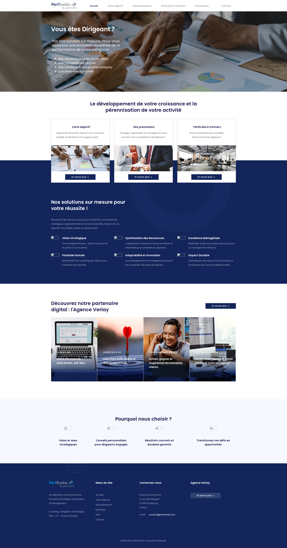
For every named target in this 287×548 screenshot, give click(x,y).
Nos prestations (142, 5)
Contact (226, 5)
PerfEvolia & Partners (173, 5)
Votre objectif (115, 5)
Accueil (94, 5)
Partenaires (202, 5)
